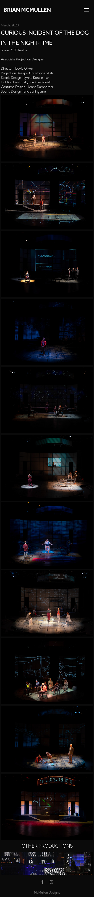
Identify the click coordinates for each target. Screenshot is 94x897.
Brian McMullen (27, 9)
